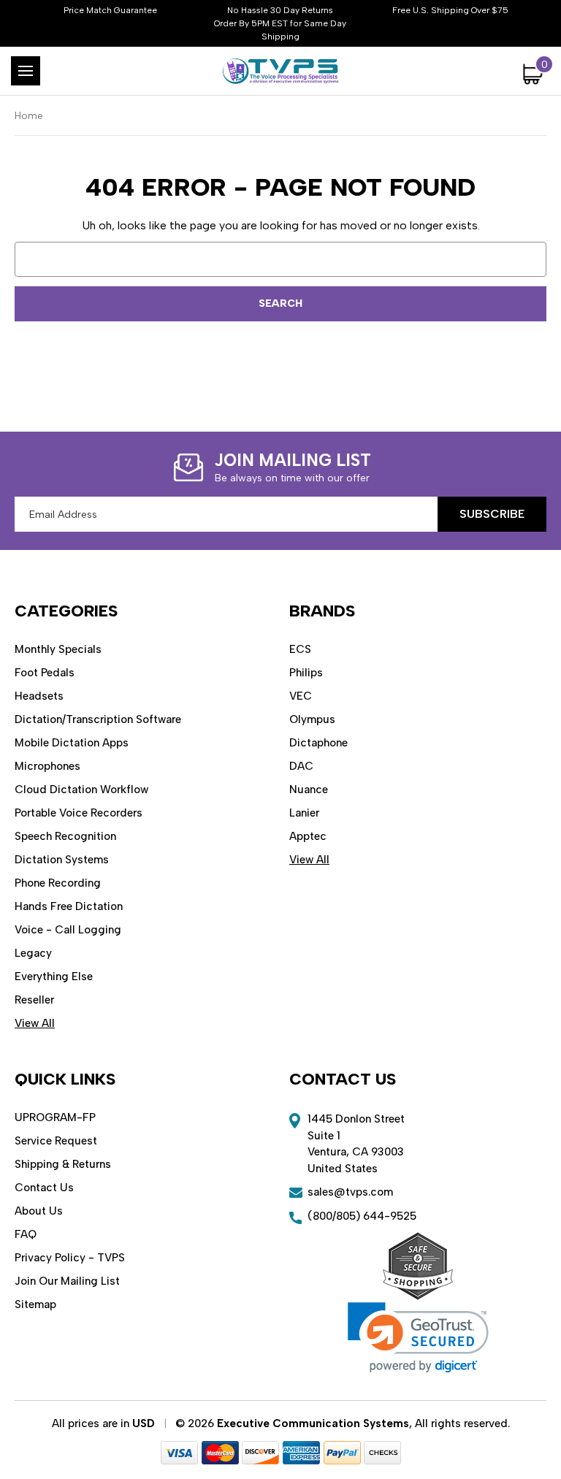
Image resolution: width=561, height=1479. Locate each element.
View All (35, 1023)
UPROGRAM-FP (55, 1117)
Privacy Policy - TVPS (70, 1257)
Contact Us (44, 1187)
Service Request (56, 1140)
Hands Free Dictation (69, 906)
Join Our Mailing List (67, 1281)
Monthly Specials (58, 649)
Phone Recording (58, 883)
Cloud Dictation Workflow (81, 789)
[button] (418, 1338)
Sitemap (35, 1304)
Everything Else (54, 976)
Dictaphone (318, 742)
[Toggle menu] (25, 70)
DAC (301, 766)
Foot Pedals (45, 672)
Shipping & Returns (63, 1164)
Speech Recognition (65, 836)
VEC (300, 696)
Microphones (47, 766)
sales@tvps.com (350, 1192)
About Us (39, 1211)
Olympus (312, 719)
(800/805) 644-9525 (362, 1216)
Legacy (33, 953)
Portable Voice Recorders (78, 812)
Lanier (304, 812)
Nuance (308, 789)
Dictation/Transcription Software (98, 719)
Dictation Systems (62, 859)
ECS (300, 649)
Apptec (308, 836)
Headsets (39, 696)
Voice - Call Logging (68, 929)
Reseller (34, 999)
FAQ (26, 1234)
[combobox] (280, 259)
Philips (306, 672)
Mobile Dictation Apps (72, 742)
